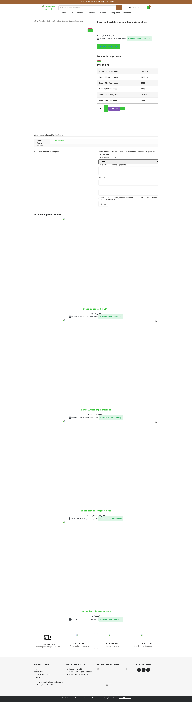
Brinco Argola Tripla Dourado (96, 409)
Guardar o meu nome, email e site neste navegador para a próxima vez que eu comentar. (128, 198)
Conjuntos (115, 13)
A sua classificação (107, 158)
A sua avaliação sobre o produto (112, 165)
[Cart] (148, 7)
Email (101, 187)
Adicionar (114, 108)
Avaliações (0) (58, 135)
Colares (91, 13)
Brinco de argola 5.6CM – (96, 309)
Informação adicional (43, 135)
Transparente (59, 141)
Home (63, 13)
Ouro (55, 145)
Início (36, 21)
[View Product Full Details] (96, 219)
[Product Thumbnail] (90, 30)
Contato (127, 13)
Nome (101, 177)
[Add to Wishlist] (122, 108)
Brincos (80, 13)
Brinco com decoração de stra (96, 510)
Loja (71, 13)
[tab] (43, 135)
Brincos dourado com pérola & (96, 611)
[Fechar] (99, 61)
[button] (80, 12)
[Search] (119, 7)
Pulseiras (102, 13)
